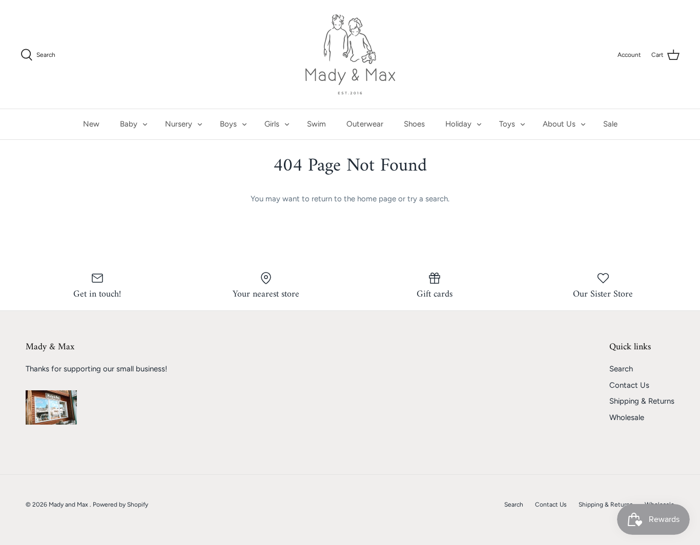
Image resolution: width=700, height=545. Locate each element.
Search (621, 368)
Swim (316, 124)
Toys (507, 124)
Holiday (458, 124)
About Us (559, 124)
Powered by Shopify (120, 504)
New (91, 124)
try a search (427, 198)
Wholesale (626, 417)
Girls (271, 124)
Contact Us (629, 385)
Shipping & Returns (641, 401)
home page (376, 198)
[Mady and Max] (350, 54)
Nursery (178, 124)
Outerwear (364, 124)
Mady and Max (69, 504)
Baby (128, 124)
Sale (610, 124)
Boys (228, 124)
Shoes (414, 124)
